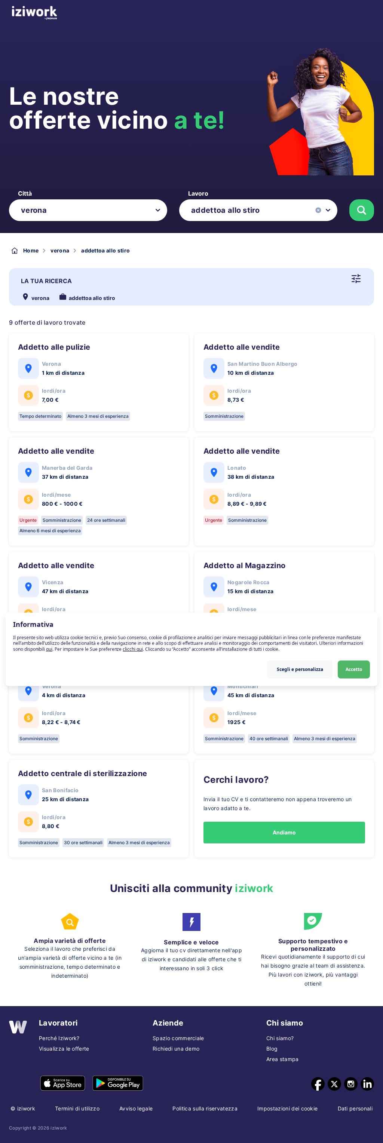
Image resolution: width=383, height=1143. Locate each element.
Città (25, 193)
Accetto (354, 669)
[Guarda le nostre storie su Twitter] (334, 1084)
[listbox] (88, 210)
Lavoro (198, 193)
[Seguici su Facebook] (318, 1084)
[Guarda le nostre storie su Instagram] (351, 1084)
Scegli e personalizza (300, 669)
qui (49, 649)
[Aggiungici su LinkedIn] (367, 1084)
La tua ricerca (46, 281)
